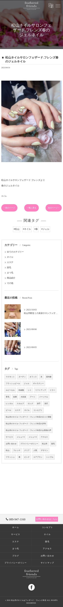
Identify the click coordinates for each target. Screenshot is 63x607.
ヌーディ (22, 377)
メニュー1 (21, 437)
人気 (35, 450)
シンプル (49, 457)
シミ (29, 390)
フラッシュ (10, 457)
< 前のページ (9, 208)
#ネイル (27, 229)
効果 (15, 397)
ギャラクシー (38, 383)
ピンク (27, 457)
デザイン (44, 450)
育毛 (7, 397)
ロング (30, 403)
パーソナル (43, 397)
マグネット (10, 377)
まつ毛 (10, 273)
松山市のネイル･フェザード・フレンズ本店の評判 (26, 424)
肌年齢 (49, 377)
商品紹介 (11, 278)
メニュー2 (33, 437)
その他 (10, 283)
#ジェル (45, 229)
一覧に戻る (31, 208)
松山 (7, 450)
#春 (36, 229)
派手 (39, 403)
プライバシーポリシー (29, 444)
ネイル (4, 196)
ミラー (52, 390)
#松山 (16, 229)
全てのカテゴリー (15, 252)
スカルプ (20, 403)
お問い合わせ (11, 444)
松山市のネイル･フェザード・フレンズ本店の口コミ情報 (28, 417)
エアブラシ (37, 457)
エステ (10, 262)
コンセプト (37, 410)
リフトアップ (40, 390)
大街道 (23, 397)
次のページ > (53, 208)
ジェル (26, 383)
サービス (9, 437)
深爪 (46, 403)
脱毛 (9, 267)
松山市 (44, 444)
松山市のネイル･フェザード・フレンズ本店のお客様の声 (28, 430)
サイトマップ (47, 563)
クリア (27, 450)
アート (32, 397)
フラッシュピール (13, 383)
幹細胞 (21, 390)
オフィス (33, 377)
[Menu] (58, 5)
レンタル (9, 403)
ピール (8, 410)
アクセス (44, 437)
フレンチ (16, 450)
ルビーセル (10, 390)
